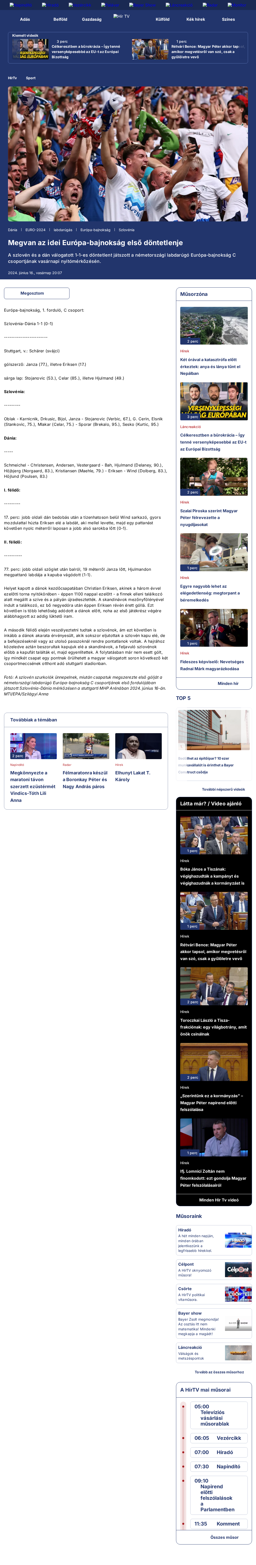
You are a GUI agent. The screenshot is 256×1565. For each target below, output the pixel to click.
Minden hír (228, 683)
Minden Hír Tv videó (219, 1199)
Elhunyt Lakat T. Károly (132, 776)
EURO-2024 (36, 230)
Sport (31, 78)
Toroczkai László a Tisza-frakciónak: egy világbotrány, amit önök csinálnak (213, 1027)
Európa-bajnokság (95, 230)
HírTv (12, 78)
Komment (228, 1524)
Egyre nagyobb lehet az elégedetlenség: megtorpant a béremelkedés (210, 593)
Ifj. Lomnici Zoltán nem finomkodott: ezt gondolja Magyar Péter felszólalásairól (213, 1178)
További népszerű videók (223, 789)
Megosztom (32, 293)
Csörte (185, 1288)
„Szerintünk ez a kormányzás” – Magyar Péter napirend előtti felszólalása (211, 1102)
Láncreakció (190, 427)
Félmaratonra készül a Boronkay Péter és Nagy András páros (85, 779)
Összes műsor (224, 1537)
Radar (67, 765)
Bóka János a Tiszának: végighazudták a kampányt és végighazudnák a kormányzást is (212, 876)
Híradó (184, 1229)
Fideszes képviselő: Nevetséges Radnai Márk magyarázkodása (212, 665)
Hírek (119, 765)
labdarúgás (63, 230)
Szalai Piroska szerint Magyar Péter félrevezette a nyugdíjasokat (209, 517)
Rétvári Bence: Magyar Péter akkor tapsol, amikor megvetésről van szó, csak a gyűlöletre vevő (208, 51)
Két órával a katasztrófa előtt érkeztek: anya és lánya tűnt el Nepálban (210, 366)
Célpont (186, 1264)
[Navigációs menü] (9, 19)
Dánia (12, 230)
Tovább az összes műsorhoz (219, 1372)
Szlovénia (126, 230)
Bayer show (190, 1313)
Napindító (17, 765)
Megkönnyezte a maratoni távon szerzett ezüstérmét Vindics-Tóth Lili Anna (33, 786)
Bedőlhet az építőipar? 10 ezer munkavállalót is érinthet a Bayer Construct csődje (206, 765)
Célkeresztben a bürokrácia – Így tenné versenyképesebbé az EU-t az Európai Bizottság (86, 51)
